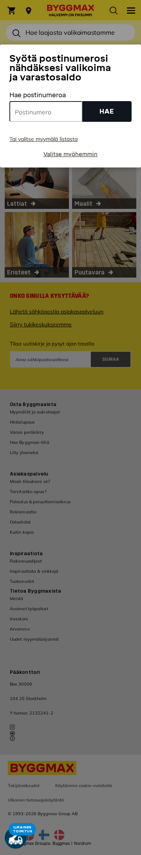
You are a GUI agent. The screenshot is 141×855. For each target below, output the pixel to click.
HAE (106, 111)
